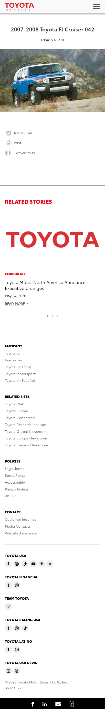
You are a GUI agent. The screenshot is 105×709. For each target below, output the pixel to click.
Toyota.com (14, 353)
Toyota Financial (18, 366)
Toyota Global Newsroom (26, 431)
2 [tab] (52, 315)
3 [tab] (57, 315)
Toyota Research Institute (25, 424)
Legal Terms (14, 468)
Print (17, 142)
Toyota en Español (20, 380)
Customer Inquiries (20, 519)
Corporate (15, 273)
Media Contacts (18, 526)
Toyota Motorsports (21, 373)
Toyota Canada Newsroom (26, 444)
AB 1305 (11, 495)
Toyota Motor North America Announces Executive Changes (46, 285)
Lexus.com (13, 359)
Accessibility (15, 482)
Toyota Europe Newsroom (26, 438)
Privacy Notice (16, 489)
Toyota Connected (20, 417)
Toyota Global (16, 410)
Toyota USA (14, 403)
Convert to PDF (26, 152)
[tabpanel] (52, 260)
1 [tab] (47, 315)
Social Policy (15, 475)
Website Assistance (21, 533)
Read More (15, 303)
